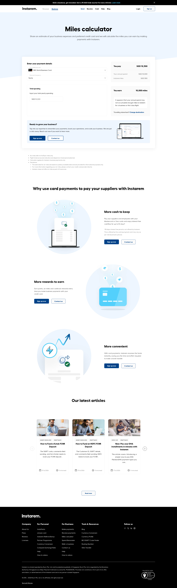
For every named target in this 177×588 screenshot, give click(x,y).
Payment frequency (35, 75)
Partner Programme (44, 540)
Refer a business (68, 544)
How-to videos (42, 555)
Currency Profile (87, 536)
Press (24, 533)
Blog (108, 8)
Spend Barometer (68, 540)
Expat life (115, 440)
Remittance (57, 440)
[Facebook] (125, 528)
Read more (88, 493)
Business (55, 9)
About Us (25, 529)
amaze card (41, 533)
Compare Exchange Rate (46, 547)
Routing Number (88, 544)
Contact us (55, 138)
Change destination (137, 112)
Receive (90, 8)
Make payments (68, 529)
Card (97, 8)
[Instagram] (134, 528)
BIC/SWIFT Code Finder (90, 540)
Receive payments (68, 533)
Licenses (25, 540)
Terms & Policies (27, 583)
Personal (46, 9)
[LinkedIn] (131, 528)
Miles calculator (67, 536)
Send (82, 8)
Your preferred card (35, 67)
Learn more (116, 2)
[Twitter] (128, 528)
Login (138, 8)
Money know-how (45, 440)
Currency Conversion (45, 544)
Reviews (25, 536)
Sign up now (37, 138)
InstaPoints (41, 529)
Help (103, 8)
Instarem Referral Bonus (45, 536)
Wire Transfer (86, 547)
